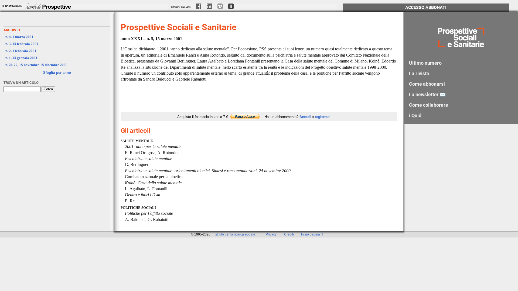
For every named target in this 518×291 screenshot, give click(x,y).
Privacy (271, 234)
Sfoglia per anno (57, 73)
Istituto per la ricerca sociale (234, 234)
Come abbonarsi (427, 84)
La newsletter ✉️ (427, 94)
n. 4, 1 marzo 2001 (19, 37)
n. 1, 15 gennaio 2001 (21, 58)
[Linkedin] (212, 7)
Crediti (289, 234)
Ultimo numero (425, 63)
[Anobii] (233, 7)
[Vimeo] (222, 7)
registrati (322, 117)
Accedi (305, 117)
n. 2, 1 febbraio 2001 (20, 51)
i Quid (415, 115)
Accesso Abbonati (426, 7)
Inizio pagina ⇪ (312, 234)
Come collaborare (428, 105)
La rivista (419, 73)
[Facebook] (201, 7)
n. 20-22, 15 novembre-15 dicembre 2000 (36, 65)
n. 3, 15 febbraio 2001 (21, 44)
